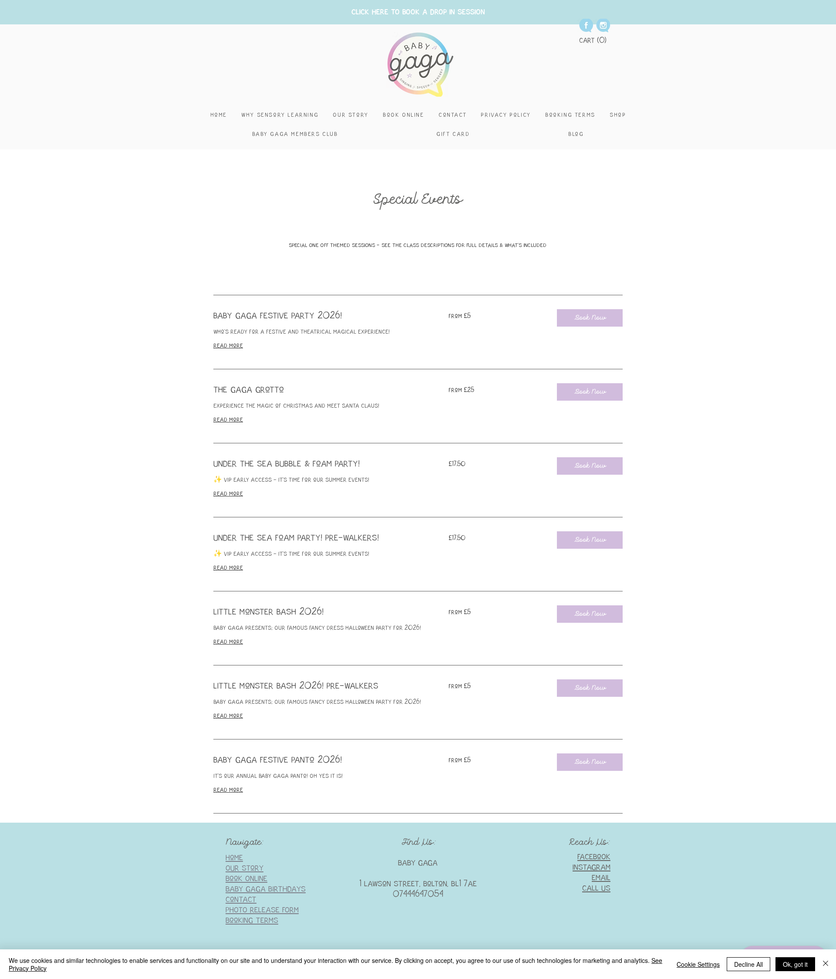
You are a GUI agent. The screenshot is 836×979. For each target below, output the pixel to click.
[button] (593, 40)
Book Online (246, 879)
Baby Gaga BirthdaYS (266, 889)
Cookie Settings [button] (698, 964)
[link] (320, 316)
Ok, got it (795, 964)
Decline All (748, 964)
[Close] (825, 964)
